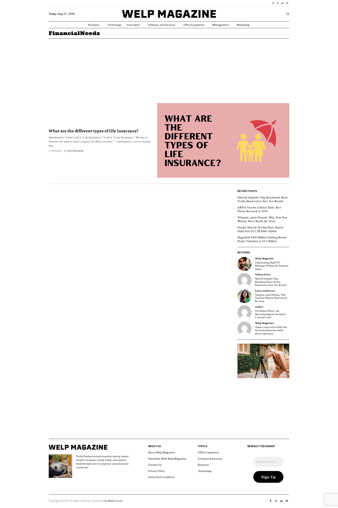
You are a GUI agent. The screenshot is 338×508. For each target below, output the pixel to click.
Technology (205, 471)
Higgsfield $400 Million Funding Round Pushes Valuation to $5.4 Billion (261, 239)
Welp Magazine (75, 151)
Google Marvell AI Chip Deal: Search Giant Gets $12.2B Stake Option (260, 229)
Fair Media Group (112, 500)
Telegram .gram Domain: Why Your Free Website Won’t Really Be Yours (262, 219)
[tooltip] (273, 3)
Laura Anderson (265, 290)
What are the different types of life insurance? (93, 131)
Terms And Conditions (161, 477)
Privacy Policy (156, 471)
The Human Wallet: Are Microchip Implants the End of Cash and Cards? (270, 314)
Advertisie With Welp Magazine (167, 458)
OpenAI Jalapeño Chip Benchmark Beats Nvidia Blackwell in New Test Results (262, 199)
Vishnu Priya (262, 274)
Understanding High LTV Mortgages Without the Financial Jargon (271, 266)
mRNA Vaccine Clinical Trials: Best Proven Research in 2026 (259, 209)
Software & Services (210, 458)
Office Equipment (208, 452)
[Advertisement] (169, 68)
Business (203, 464)
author (259, 306)
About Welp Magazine (161, 452)
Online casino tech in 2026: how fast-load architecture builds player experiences (271, 330)
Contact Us (155, 464)
